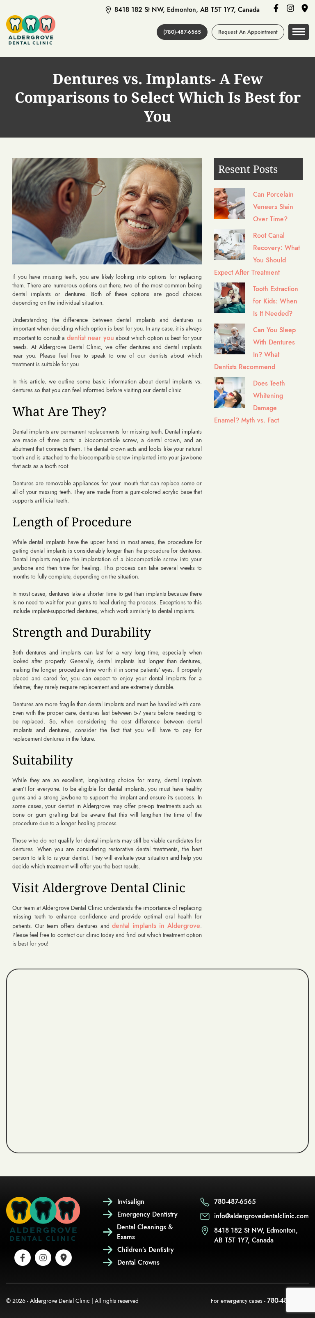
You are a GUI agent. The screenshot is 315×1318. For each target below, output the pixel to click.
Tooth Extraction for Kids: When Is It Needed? (275, 301)
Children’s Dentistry (145, 1249)
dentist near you (90, 337)
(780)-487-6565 (182, 32)
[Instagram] (290, 9)
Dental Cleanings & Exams (145, 1232)
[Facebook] (276, 9)
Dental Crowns (138, 1262)
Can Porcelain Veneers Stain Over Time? (273, 207)
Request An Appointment (248, 32)
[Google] (305, 9)
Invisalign (130, 1201)
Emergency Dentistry (147, 1214)
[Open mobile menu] (298, 32)
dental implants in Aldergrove (156, 925)
